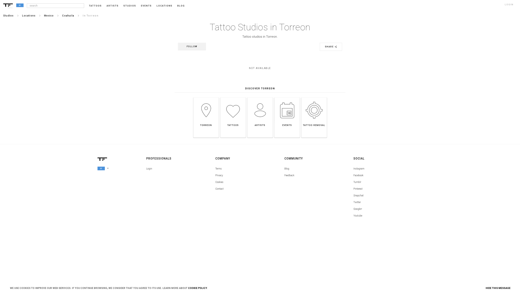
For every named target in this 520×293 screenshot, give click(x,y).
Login (149, 168)
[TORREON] (206, 97)
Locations (164, 5)
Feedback (289, 175)
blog (181, 5)
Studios (130, 5)
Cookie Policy (197, 288)
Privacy (219, 175)
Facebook (358, 175)
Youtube (357, 215)
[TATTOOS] (233, 97)
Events (146, 5)
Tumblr (357, 182)
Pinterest (358, 188)
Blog (286, 168)
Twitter (357, 202)
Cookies (219, 182)
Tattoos (95, 5)
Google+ (357, 209)
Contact (219, 188)
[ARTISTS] (260, 97)
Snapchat (358, 195)
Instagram (358, 168)
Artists (113, 5)
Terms (218, 168)
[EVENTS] (287, 97)
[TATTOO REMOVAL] (314, 97)
